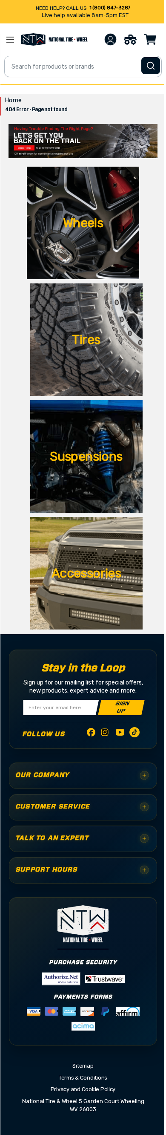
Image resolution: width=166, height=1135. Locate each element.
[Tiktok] (134, 733)
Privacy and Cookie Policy (83, 1089)
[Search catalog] (150, 65)
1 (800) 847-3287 (109, 8)
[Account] (110, 39)
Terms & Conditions (83, 1077)
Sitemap (82, 1066)
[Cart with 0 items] (150, 39)
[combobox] (83, 66)
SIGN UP (121, 707)
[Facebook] (91, 733)
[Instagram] (105, 734)
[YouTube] (120, 733)
